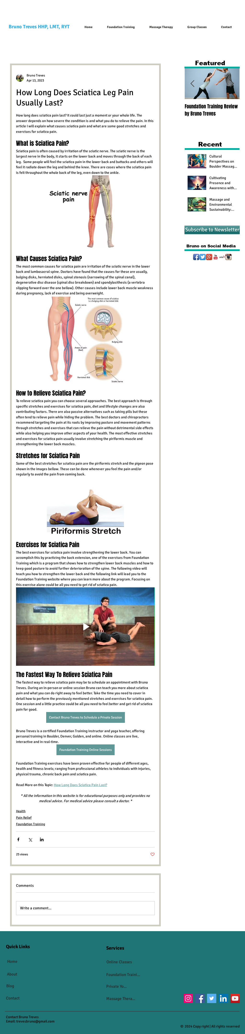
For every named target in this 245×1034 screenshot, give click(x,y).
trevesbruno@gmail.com (35, 1021)
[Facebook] (200, 998)
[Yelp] (222, 257)
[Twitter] (203, 257)
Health (21, 811)
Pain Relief (24, 818)
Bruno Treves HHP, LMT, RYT (39, 26)
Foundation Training (30, 824)
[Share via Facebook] (18, 839)
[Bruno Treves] (209, 257)
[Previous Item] (192, 84)
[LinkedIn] (223, 998)
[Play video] (85, 626)
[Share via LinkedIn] (41, 839)
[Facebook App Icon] (196, 257)
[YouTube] (215, 257)
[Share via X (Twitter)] (30, 839)
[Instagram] (228, 257)
